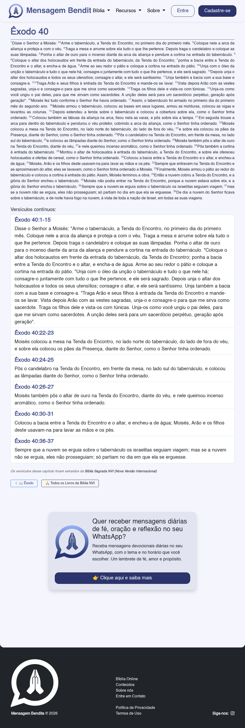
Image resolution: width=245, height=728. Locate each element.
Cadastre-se (217, 11)
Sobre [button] (154, 11)
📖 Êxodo (25, 483)
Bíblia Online (127, 679)
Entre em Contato (130, 696)
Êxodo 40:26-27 (34, 387)
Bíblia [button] (99, 11)
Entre (183, 11)
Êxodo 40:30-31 (34, 414)
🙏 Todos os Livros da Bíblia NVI (70, 483)
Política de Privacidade (135, 708)
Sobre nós (124, 691)
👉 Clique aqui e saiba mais (122, 578)
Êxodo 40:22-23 (34, 333)
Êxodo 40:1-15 (33, 220)
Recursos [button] (126, 11)
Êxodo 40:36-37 (34, 441)
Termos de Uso (128, 714)
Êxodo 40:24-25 (34, 360)
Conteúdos (125, 685)
